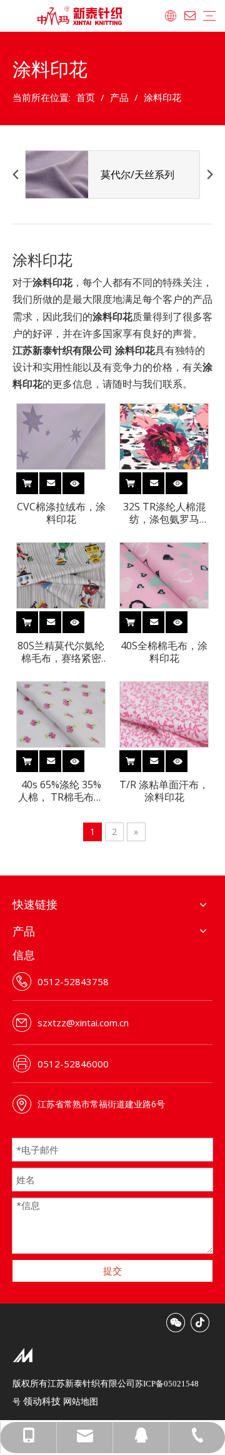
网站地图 (80, 1401)
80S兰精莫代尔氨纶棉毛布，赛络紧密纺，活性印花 (61, 651)
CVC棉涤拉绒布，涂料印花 (61, 512)
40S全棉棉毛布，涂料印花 (164, 651)
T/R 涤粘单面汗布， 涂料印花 (164, 790)
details (84, 480)
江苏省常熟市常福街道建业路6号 (101, 1104)
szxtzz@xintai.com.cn (83, 1022)
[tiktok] (200, 1322)
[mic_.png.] (22, 1354)
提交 (112, 1270)
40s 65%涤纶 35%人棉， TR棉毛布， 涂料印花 (61, 790)
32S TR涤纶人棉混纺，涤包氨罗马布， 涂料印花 (164, 512)
